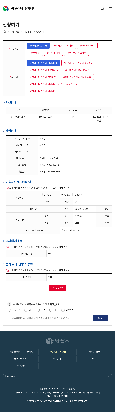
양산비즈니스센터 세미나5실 (44, 62)
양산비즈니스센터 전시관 (77, 69)
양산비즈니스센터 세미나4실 (78, 62)
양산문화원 (35, 52)
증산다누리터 (53, 52)
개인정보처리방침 (57, 351)
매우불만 (70, 310)
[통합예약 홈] (4, 31)
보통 (43, 310)
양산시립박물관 (87, 45)
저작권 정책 (94, 351)
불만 (56, 310)
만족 (31, 310)
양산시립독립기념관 (63, 45)
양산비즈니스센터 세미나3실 (77, 76)
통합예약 (13, 8)
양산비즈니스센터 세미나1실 (43, 91)
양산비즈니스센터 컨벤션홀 (43, 76)
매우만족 (16, 310)
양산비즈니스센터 (38, 45)
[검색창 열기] (102, 8)
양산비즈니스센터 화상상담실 (44, 69)
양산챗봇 (20, 365)
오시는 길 (57, 358)
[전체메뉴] (108, 8)
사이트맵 (94, 358)
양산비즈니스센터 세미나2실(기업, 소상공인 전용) (54, 84)
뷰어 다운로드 (20, 358)
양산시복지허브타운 (76, 52)
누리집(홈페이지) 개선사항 (20, 351)
